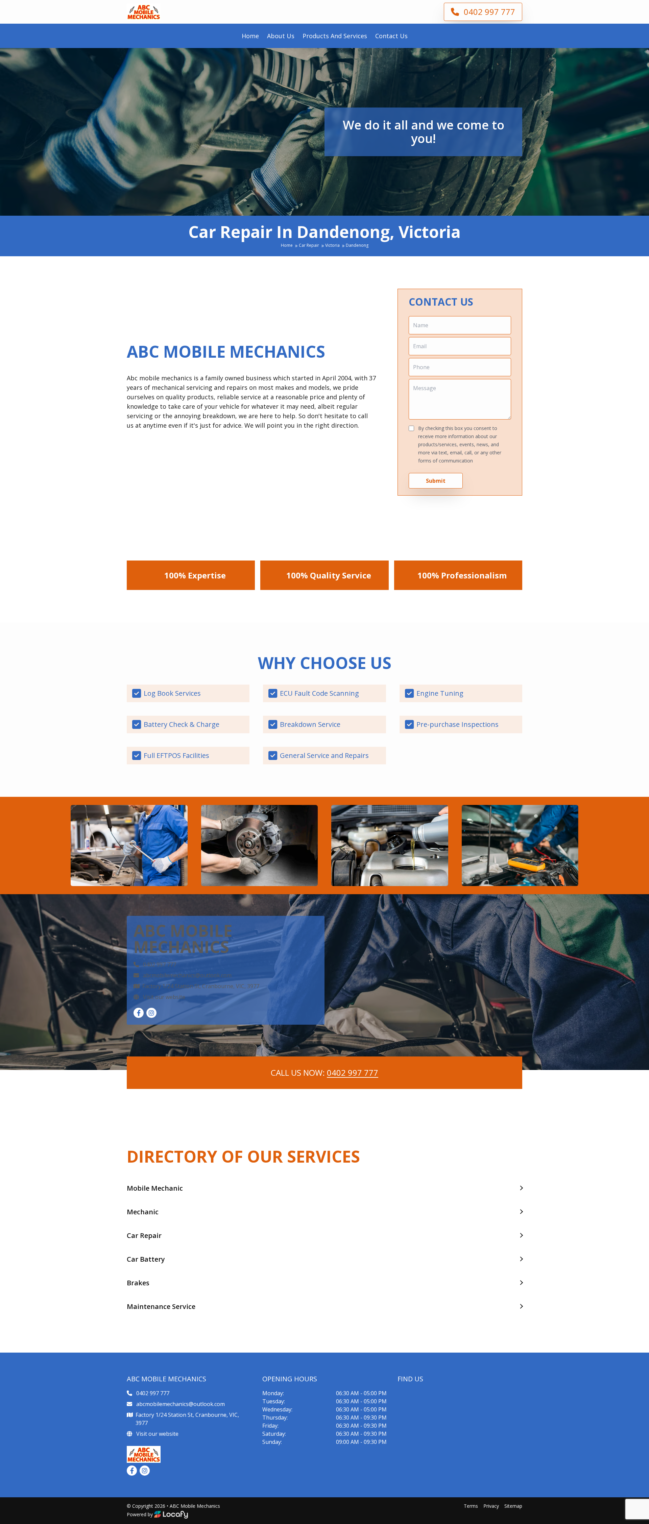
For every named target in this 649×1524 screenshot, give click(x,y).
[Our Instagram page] (151, 1013)
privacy (491, 1506)
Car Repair (309, 245)
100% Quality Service (328, 575)
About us (280, 36)
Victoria (333, 245)
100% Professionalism (462, 575)
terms (471, 1506)
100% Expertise (195, 575)
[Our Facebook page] (139, 1013)
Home (250, 36)
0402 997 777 (488, 11)
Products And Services (335, 36)
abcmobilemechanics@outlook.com (187, 975)
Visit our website (163, 997)
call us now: (324, 1072)
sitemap (513, 1506)
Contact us (391, 36)
